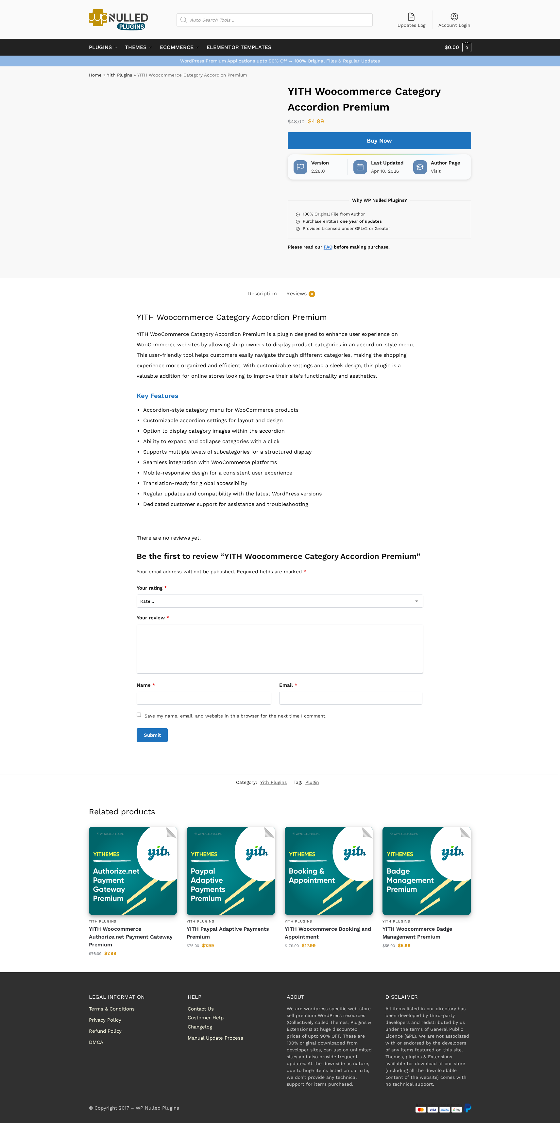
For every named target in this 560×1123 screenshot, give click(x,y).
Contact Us (201, 1009)
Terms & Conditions (112, 1009)
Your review (153, 618)
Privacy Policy (105, 1020)
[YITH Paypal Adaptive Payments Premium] (231, 871)
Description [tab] (262, 293)
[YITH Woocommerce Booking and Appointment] (329, 871)
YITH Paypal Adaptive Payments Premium (228, 933)
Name (146, 685)
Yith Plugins (119, 75)
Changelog (200, 1027)
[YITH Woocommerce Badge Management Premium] (426, 871)
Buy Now (379, 140)
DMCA (96, 1042)
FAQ (328, 247)
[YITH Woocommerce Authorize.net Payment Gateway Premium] (133, 871)
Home (95, 75)
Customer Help (206, 1018)
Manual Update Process (215, 1038)
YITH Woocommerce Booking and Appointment (328, 933)
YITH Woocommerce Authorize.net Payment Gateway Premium (131, 937)
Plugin (312, 782)
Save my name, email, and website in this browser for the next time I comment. (235, 715)
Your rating (152, 588)
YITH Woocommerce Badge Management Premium (417, 933)
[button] (458, 47)
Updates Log (411, 25)
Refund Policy (105, 1031)
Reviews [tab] (299, 293)
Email (288, 685)
